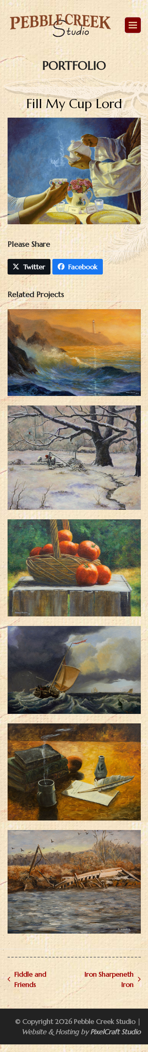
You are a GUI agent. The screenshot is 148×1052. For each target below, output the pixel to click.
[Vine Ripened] (74, 567)
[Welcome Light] (74, 351)
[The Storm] (74, 669)
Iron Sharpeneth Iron (104, 980)
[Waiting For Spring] (74, 456)
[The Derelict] (74, 881)
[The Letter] (74, 771)
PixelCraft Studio (115, 1031)
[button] (132, 25)
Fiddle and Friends (27, 980)
